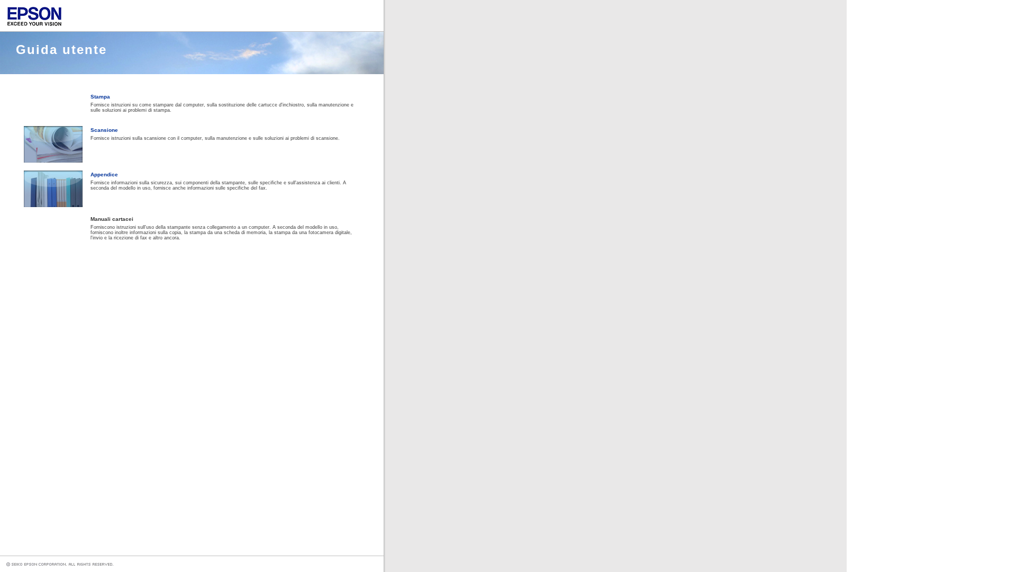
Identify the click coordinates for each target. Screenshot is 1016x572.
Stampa (100, 97)
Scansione (104, 130)
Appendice (104, 174)
